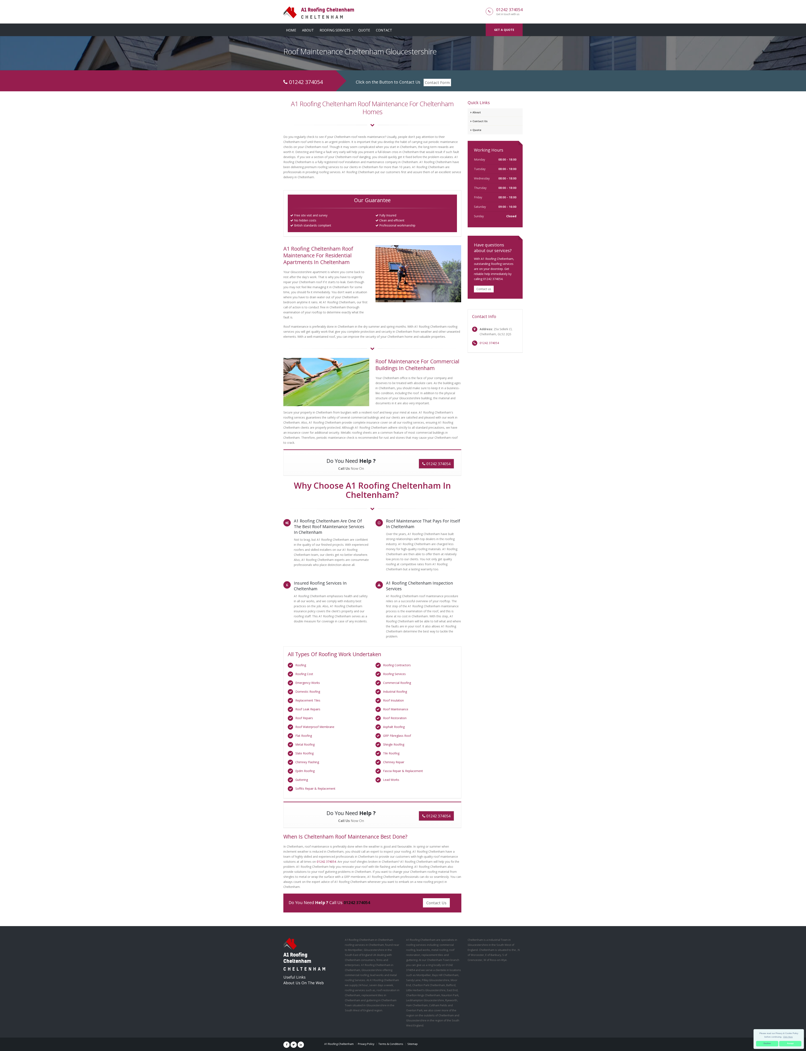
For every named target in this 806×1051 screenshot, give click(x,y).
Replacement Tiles (307, 700)
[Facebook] (286, 1045)
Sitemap (412, 1044)
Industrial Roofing (395, 692)
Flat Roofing (303, 736)
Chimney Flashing (307, 762)
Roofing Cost (304, 674)
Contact (384, 30)
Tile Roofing (391, 753)
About (308, 30)
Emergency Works (307, 683)
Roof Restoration (395, 718)
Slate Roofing (304, 753)
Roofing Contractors (397, 665)
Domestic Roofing (307, 692)
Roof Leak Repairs (307, 709)
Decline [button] (767, 1043)
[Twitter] (293, 1045)
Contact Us (436, 902)
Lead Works (391, 780)
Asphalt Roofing (394, 727)
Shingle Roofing (393, 744)
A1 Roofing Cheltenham (339, 1044)
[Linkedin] (301, 1045)
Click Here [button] (788, 1037)
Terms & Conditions (390, 1044)
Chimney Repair (393, 762)
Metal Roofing (305, 744)
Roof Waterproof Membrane (314, 727)
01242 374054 (509, 9)
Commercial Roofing (397, 683)
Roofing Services (335, 30)
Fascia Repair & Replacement (403, 771)
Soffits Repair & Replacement (315, 789)
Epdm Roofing (305, 771)
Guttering (301, 780)
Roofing (300, 665)
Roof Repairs (304, 718)
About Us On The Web (303, 982)
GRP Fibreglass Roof (397, 736)
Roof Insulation (393, 700)
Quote (364, 30)
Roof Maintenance (395, 709)
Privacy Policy (366, 1044)
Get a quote (504, 30)
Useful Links (294, 977)
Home (291, 30)
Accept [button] (790, 1043)
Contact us (483, 289)
